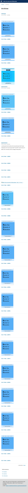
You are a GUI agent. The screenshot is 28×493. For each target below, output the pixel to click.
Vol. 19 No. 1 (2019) (5, 263)
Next (24, 465)
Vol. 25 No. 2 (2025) (5, 39)
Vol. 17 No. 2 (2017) (5, 334)
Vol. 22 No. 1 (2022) (5, 170)
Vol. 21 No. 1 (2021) (5, 185)
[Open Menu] (1, 1)
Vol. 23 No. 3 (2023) (5, 136)
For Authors (4, 473)
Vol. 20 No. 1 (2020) (5, 215)
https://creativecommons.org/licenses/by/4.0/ (16, 485)
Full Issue (3, 13)
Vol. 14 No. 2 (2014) (5, 460)
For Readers (4, 471)
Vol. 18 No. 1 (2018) (5, 311)
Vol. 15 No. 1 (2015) (5, 453)
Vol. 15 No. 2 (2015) (5, 430)
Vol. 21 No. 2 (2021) (5, 177)
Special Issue (4, 86)
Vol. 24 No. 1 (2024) (5, 112)
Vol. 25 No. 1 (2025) (5, 63)
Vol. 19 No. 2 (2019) (5, 239)
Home (2, 4)
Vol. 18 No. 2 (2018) (5, 287)
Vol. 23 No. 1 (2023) (5, 156)
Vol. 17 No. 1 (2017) (5, 358)
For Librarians (5, 475)
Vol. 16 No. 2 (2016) (5, 382)
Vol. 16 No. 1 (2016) (5, 406)
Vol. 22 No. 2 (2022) (5, 163)
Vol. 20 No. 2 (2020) (5, 209)
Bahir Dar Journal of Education (10, 1)
